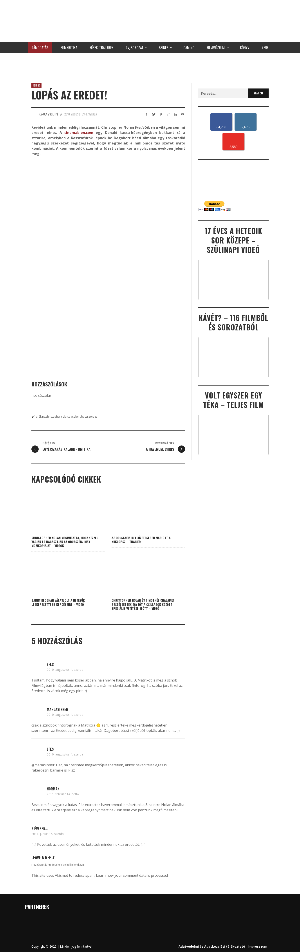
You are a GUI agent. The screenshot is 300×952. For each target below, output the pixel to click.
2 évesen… (39, 828)
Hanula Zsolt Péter (50, 114)
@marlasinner (42, 765)
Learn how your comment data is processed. (132, 875)
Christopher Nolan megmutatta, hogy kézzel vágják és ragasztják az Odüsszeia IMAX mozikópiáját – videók (64, 541)
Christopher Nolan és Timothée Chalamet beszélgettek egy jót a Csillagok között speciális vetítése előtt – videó (143, 604)
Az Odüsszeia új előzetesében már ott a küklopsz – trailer (141, 539)
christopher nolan (57, 416)
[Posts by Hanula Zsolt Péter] (34, 114)
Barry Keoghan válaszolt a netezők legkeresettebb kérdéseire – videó (58, 602)
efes (50, 664)
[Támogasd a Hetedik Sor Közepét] (150, 67)
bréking (40, 416)
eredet (93, 416)
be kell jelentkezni (74, 865)
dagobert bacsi (78, 416)
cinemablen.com (78, 132)
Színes (36, 85)
